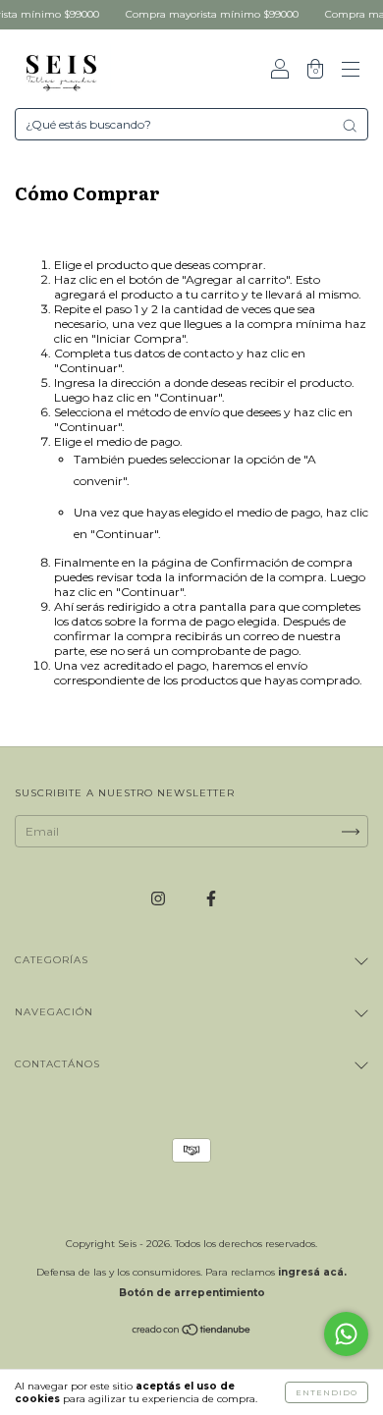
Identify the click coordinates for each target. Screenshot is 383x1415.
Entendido (326, 1392)
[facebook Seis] (211, 898)
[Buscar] (349, 125)
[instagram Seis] (159, 898)
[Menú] (350, 71)
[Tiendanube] (192, 1332)
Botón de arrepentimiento (192, 1292)
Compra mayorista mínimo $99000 (206, 14)
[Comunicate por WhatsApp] (346, 1334)
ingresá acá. (312, 1272)
